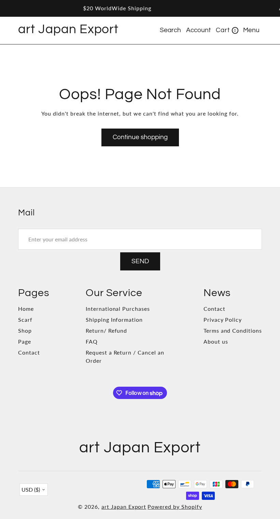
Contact (29, 352)
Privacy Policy (223, 319)
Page (24, 341)
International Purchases (118, 308)
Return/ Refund (106, 330)
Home (26, 308)
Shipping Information (114, 319)
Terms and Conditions (233, 330)
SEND (140, 261)
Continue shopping (140, 137)
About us (216, 341)
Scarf (25, 319)
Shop (25, 330)
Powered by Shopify (175, 506)
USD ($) (31, 489)
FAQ (92, 341)
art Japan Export (123, 506)
